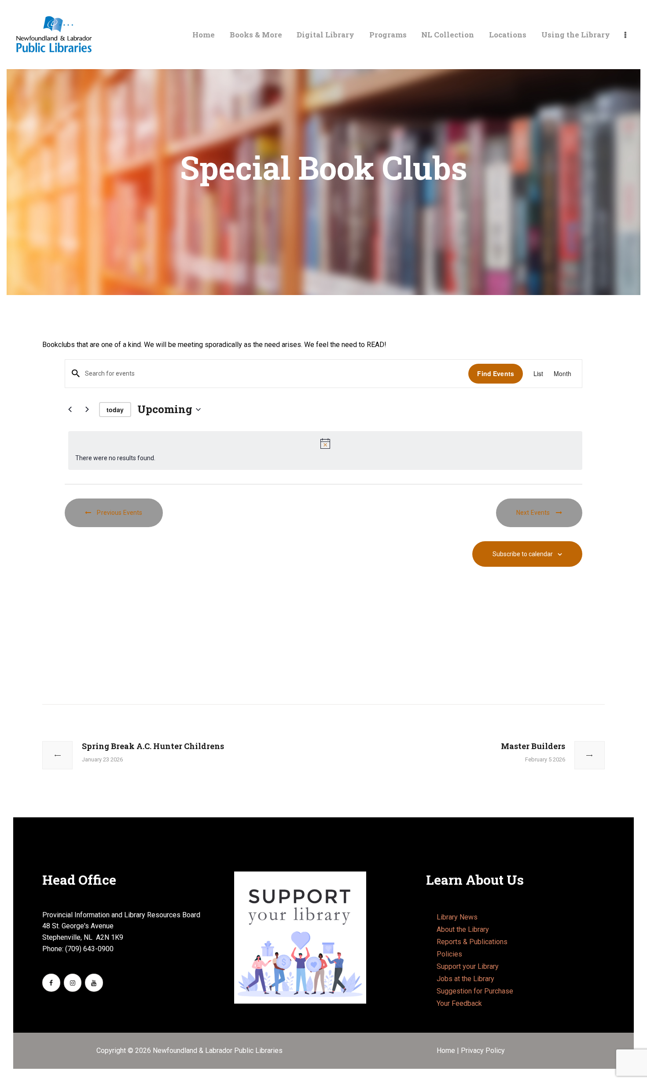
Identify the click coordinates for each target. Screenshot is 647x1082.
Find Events (495, 373)
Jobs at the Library (465, 979)
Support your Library (468, 966)
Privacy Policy (483, 1050)
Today (115, 409)
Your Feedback (459, 1003)
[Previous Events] (70, 409)
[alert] (325, 450)
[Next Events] (87, 409)
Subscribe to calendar (523, 554)
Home (447, 1050)
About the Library (463, 929)
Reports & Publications (472, 942)
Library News (457, 917)
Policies (449, 954)
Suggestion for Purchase (475, 991)
